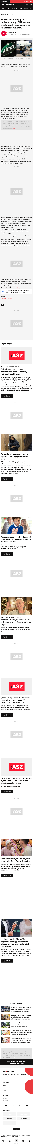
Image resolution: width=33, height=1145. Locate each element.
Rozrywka (5, 1093)
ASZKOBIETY (14, 8)
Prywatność (5, 1100)
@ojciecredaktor (22, 288)
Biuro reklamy (6, 1082)
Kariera (4, 1085)
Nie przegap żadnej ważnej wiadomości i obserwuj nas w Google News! (17, 291)
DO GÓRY (16, 1129)
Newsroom (5, 1095)
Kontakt (5, 1090)
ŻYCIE (7, 8)
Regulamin (5, 1098)
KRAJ (20, 8)
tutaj (13, 128)
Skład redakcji (6, 1087)
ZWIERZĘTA (27, 8)
